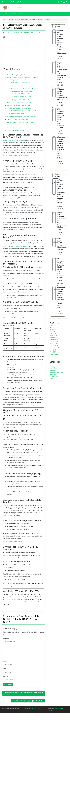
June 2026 (53, 329)
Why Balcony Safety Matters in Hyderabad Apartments (22, 77)
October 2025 (54, 346)
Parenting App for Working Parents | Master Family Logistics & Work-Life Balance (61, 148)
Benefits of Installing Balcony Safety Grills (19, 102)
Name (5, 661)
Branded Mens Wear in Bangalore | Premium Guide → (28, 701)
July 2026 (52, 327)
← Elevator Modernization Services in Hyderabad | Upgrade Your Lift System (23, 693)
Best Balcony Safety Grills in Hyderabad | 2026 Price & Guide (24, 72)
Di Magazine (60, 709)
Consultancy (53, 366)
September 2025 (55, 348)
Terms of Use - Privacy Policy (34, 708)
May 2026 (53, 331)
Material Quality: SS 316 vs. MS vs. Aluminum (20, 100)
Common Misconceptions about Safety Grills (19, 108)
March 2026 (53, 335)
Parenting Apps (54, 376)
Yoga (51, 378)
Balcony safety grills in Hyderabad (13, 140)
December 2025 (54, 342)
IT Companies (54, 374)
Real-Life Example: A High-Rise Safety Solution (20, 122)
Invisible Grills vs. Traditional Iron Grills (18, 105)
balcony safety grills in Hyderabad (18, 246)
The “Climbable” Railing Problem (20, 82)
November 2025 (54, 344)
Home (5, 14)
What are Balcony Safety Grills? (16, 75)
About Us (13, 14)
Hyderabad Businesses (13, 19)
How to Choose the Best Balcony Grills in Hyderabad (22, 116)
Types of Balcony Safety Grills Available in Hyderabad (22, 88)
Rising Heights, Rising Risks (18, 80)
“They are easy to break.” (17, 113)
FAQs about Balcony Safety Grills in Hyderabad (20, 127)
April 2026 (53, 333)
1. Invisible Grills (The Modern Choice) (21, 91)
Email (5, 668)
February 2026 (54, 338)
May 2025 (53, 352)
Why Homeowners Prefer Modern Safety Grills (20, 86)
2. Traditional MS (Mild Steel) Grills (20, 94)
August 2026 (53, 325)
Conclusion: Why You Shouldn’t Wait (17, 130)
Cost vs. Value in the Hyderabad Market (18, 125)
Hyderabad (53, 370)
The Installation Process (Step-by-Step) (18, 119)
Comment (6, 638)
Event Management (56, 368)
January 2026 (54, 340)
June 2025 (53, 350)
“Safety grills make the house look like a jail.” (23, 110)
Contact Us (22, 14)
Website (5, 676)
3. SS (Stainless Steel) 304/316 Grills (20, 96)
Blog (51, 364)
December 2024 (54, 354)
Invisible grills (7, 555)
